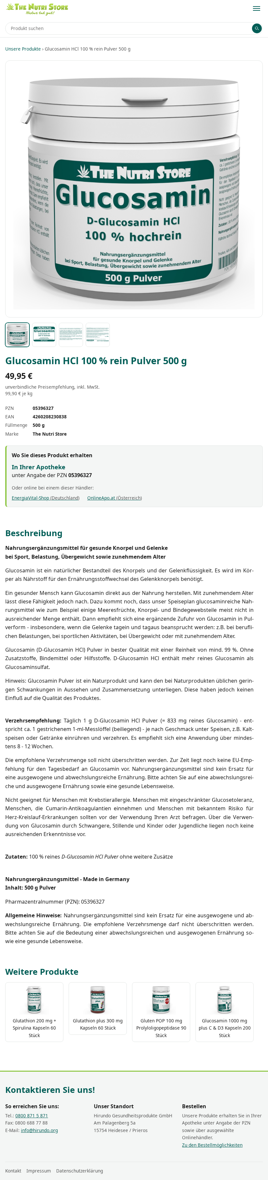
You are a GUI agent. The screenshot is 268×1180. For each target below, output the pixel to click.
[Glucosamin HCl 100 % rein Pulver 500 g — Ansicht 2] (44, 335)
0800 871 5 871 (31, 1115)
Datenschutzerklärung (79, 1171)
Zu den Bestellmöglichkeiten (212, 1145)
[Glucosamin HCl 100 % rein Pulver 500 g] (17, 335)
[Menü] (256, 8)
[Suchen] (257, 28)
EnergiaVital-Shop (45, 498)
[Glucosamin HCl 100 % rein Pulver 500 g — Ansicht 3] (71, 335)
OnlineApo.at (114, 498)
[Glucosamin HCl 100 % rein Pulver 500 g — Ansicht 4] (98, 335)
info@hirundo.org (39, 1130)
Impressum (38, 1171)
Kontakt (13, 1171)
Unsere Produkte (23, 49)
